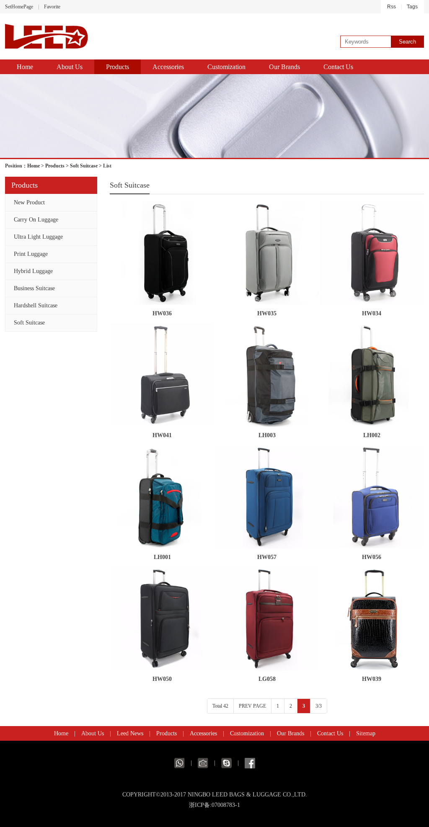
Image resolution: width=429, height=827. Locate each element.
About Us (70, 66)
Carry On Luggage (36, 219)
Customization (226, 66)
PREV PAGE (252, 706)
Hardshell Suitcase (35, 305)
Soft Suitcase (84, 166)
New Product (29, 202)
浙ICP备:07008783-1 (214, 805)
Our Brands (284, 66)
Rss (391, 7)
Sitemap (365, 733)
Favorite (52, 7)
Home (25, 66)
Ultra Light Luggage (38, 237)
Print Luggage (31, 254)
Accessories (168, 66)
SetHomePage (19, 7)
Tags (412, 7)
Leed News (130, 733)
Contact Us (338, 66)
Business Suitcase (34, 288)
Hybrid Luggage (33, 271)
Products (117, 66)
